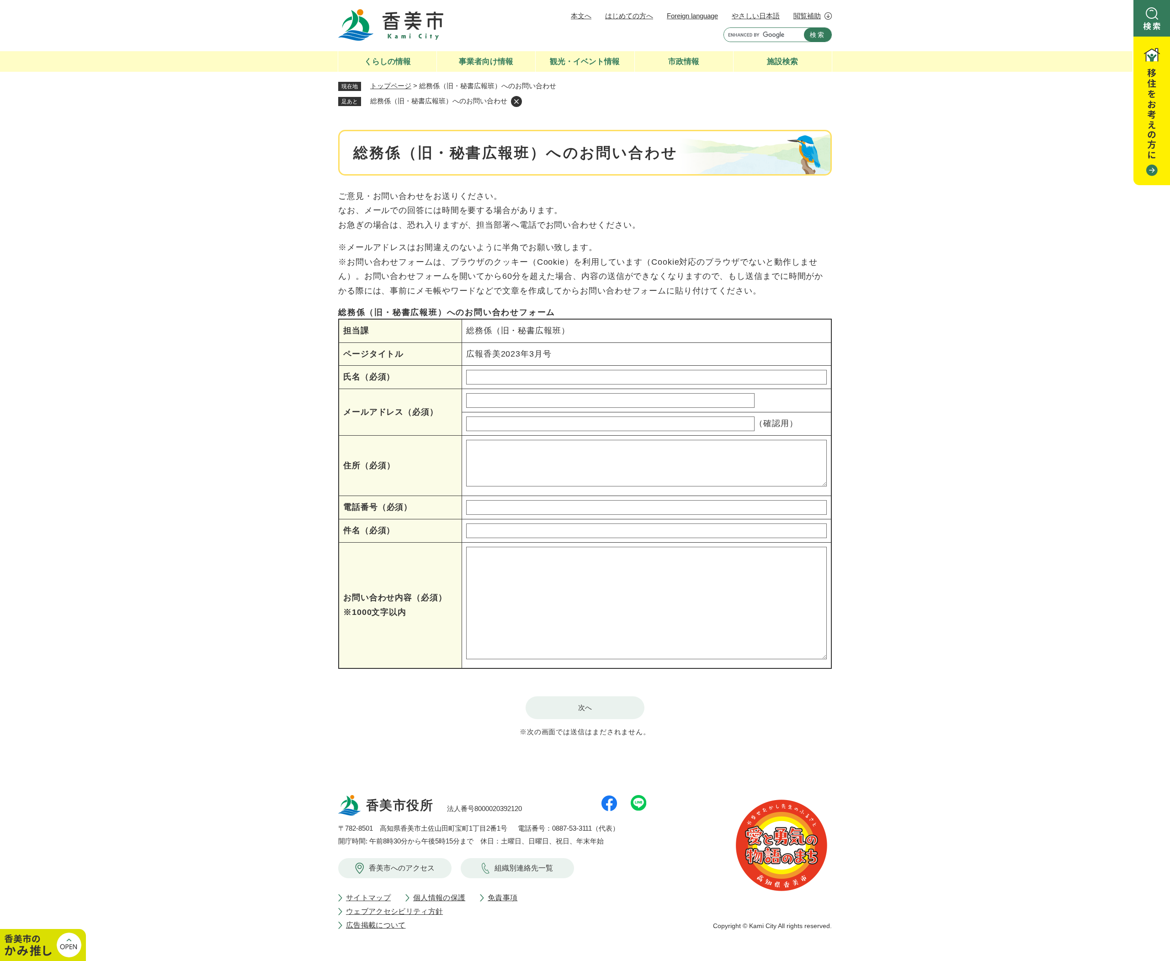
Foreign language (692, 16)
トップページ (390, 86)
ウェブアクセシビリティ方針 (394, 911)
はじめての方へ (629, 16)
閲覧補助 (807, 16)
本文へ (581, 16)
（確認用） (776, 423)
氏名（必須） (369, 376)
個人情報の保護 (439, 898)
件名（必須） (369, 530)
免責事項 (502, 898)
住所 (369, 465)
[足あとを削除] (516, 101)
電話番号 (377, 507)
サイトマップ (368, 898)
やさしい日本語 (756, 16)
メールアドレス (390, 411)
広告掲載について (376, 925)
